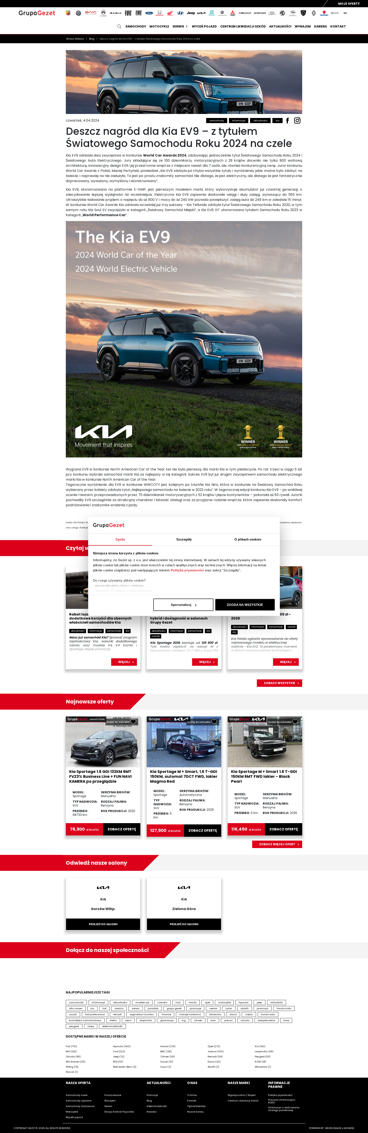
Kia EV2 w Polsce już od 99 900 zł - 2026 (261, 616)
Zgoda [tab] (120, 539)
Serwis (178, 26)
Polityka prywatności (187, 570)
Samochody (135, 26)
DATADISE (349, 1128)
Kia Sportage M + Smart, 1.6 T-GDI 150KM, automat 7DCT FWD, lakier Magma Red (183, 776)
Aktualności (280, 26)
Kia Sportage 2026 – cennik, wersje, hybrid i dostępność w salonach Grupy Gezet (182, 618)
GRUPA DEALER (333, 1128)
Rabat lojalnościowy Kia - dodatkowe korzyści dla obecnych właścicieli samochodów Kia (100, 618)
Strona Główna (75, 38)
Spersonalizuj (181, 605)
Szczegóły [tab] (184, 539)
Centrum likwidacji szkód (243, 26)
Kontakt (338, 26)
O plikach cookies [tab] (247, 539)
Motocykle (159, 26)
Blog (92, 38)
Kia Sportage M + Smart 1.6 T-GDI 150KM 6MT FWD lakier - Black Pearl (264, 776)
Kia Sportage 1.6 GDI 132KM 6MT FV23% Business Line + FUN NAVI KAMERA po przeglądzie (100, 776)
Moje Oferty (349, 3)
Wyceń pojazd (204, 26)
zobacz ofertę (122, 829)
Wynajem (303, 26)
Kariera (320, 26)
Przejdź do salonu (103, 924)
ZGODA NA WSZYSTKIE (245, 605)
